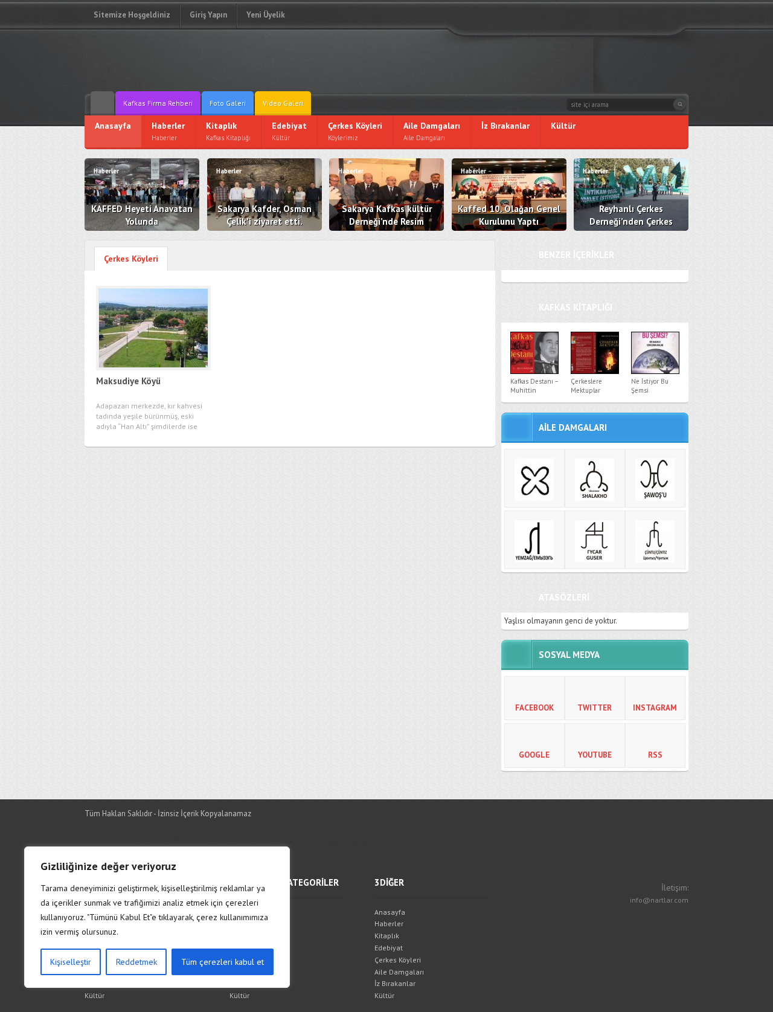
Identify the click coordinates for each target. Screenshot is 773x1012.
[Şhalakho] (595, 478)
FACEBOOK (534, 708)
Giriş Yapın (208, 15)
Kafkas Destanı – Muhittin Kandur (534, 390)
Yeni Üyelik (265, 15)
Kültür (94, 995)
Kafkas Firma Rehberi (158, 103)
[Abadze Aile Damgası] (534, 478)
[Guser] (595, 540)
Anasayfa (389, 912)
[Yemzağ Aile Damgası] (534, 540)
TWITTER (594, 708)
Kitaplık (386, 935)
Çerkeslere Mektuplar (586, 386)
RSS (655, 755)
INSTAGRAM (655, 708)
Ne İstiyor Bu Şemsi (650, 386)
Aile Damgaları (399, 971)
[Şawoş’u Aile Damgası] (655, 478)
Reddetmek (136, 961)
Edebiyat (388, 947)
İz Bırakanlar (394, 983)
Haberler (388, 923)
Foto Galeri (228, 103)
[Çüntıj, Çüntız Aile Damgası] (655, 540)
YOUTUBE (595, 755)
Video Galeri (283, 103)
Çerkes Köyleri (397, 959)
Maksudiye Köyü (128, 381)
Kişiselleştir (70, 961)
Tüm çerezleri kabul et (222, 961)
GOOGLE (534, 755)
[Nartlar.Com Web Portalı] (172, 60)
